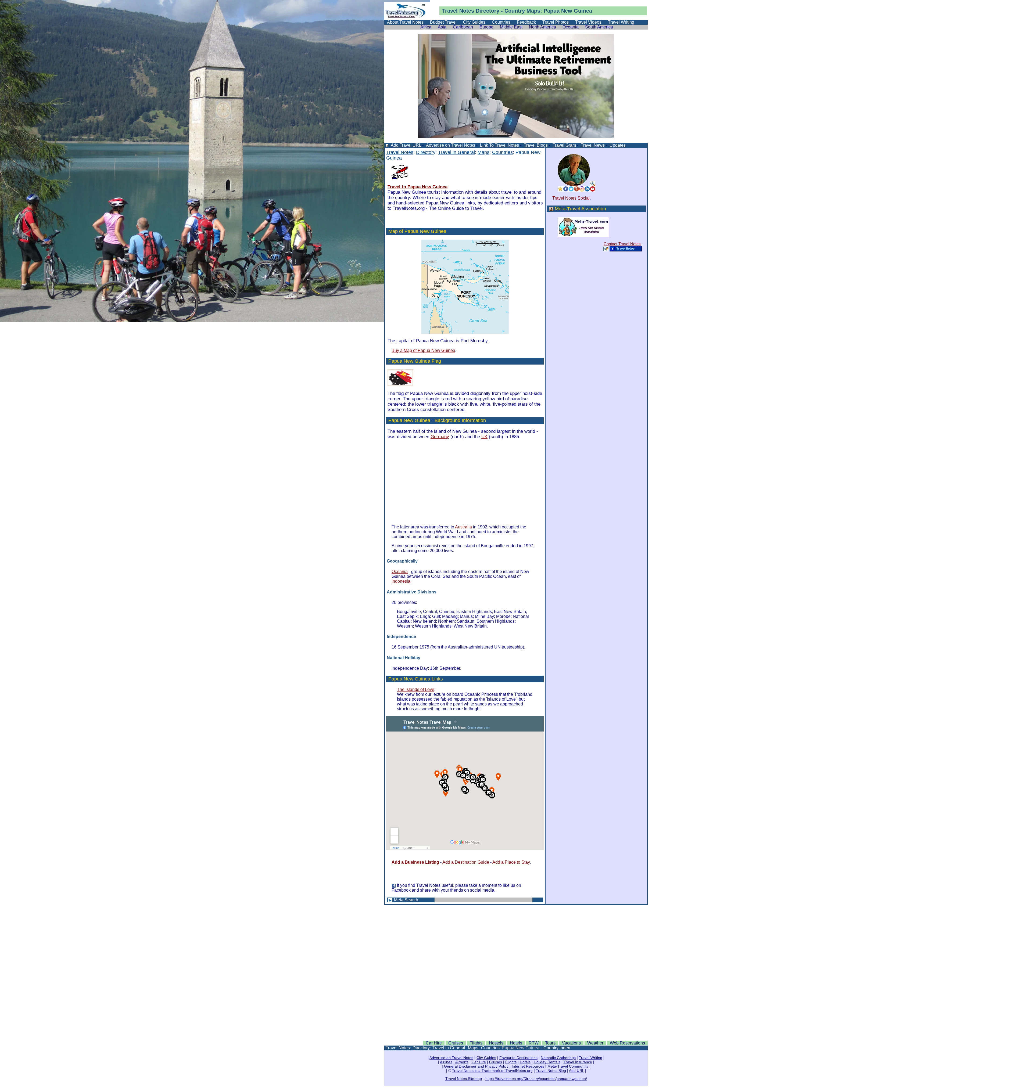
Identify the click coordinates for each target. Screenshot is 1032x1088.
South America (599, 27)
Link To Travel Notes (499, 145)
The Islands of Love (415, 689)
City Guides (474, 22)
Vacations (571, 1043)
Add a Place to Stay (511, 862)
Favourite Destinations (518, 1057)
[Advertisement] (442, 481)
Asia (442, 27)
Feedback (526, 22)
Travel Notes (458, 11)
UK (484, 436)
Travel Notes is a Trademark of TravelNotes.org (492, 1070)
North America (542, 27)
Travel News (593, 145)
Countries (501, 22)
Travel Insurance (578, 1062)
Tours (550, 1043)
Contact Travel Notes (622, 244)
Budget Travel (443, 22)
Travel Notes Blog (551, 1070)
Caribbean (463, 27)
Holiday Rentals (547, 1062)
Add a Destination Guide (465, 862)
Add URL (576, 1070)
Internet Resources (528, 1066)
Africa (425, 27)
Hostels (496, 1043)
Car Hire (434, 1043)
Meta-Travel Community (567, 1066)
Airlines (446, 1062)
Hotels (516, 1043)
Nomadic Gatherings (558, 1057)
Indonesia (401, 581)
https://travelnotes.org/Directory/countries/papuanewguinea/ (536, 1078)
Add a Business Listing (415, 862)
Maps (483, 152)
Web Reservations (627, 1043)
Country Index (556, 1048)
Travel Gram (564, 145)
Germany (440, 436)
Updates (618, 145)
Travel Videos (588, 22)
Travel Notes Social (571, 198)
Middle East (511, 27)
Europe (486, 27)
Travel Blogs (536, 145)
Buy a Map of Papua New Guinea (423, 350)
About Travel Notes (405, 22)
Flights (476, 1043)
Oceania (570, 27)
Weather (595, 1043)
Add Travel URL (406, 145)
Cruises (455, 1043)
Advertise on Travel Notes (450, 145)
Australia (463, 527)
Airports (461, 1062)
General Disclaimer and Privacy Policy (476, 1066)
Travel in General (456, 152)
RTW (534, 1043)
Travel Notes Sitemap (463, 1078)
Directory (487, 11)
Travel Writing (621, 22)
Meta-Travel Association (580, 208)
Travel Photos (555, 22)
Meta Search (406, 900)
